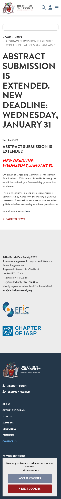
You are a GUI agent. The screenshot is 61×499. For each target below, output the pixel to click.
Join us (7, 416)
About (6, 404)
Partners (8, 435)
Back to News (15, 219)
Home (7, 37)
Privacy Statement (14, 456)
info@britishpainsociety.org (17, 290)
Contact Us (10, 441)
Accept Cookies (29, 478)
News (18, 37)
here (27, 211)
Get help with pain (14, 410)
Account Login (17, 386)
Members (8, 422)
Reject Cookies (30, 489)
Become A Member (19, 392)
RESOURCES (9, 429)
